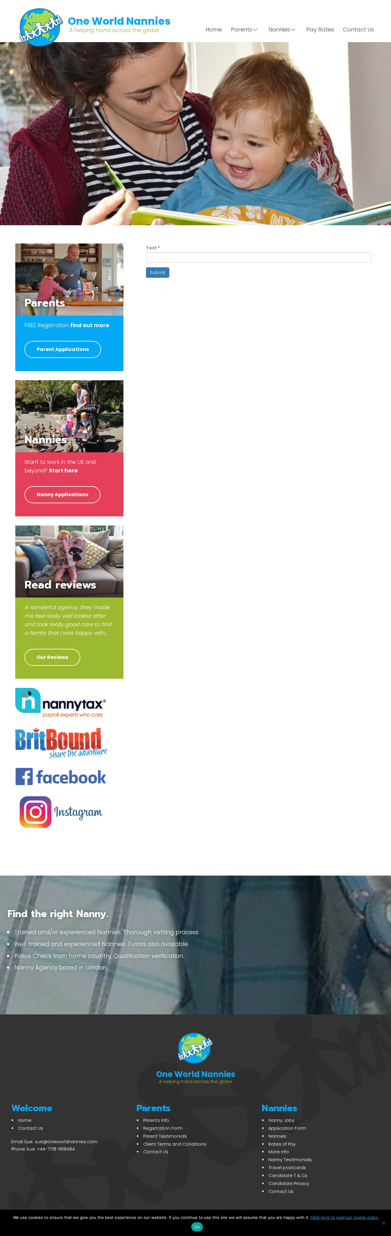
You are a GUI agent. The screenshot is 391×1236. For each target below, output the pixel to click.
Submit (157, 272)
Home (214, 29)
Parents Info (156, 1120)
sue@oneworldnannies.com (66, 1142)
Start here (63, 470)
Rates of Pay (282, 1144)
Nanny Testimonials (290, 1160)
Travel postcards (287, 1168)
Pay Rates (320, 29)
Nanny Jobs (281, 1120)
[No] (383, 1223)
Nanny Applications (62, 494)
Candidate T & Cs (288, 1176)
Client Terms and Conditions (174, 1144)
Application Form (287, 1128)
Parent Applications (63, 349)
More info (279, 1152)
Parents (241, 29)
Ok (197, 1226)
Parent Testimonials (165, 1136)
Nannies (279, 29)
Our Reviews (52, 657)
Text (153, 248)
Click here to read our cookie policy (344, 1217)
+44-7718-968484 (56, 1149)
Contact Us (358, 29)
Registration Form (163, 1128)
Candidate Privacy (289, 1183)
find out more (89, 325)
